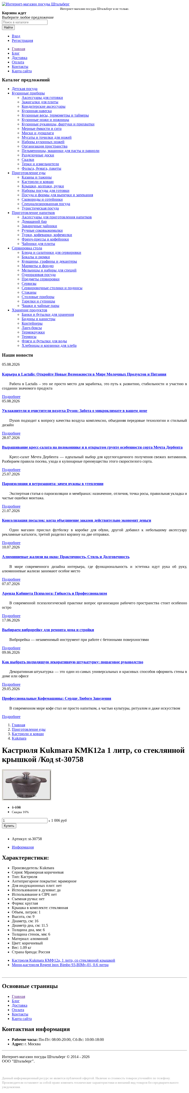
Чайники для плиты (38, 244)
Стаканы (29, 292)
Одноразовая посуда (39, 275)
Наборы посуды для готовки (45, 190)
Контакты (20, 66)
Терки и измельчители (40, 164)
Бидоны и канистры (38, 319)
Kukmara (19, 738)
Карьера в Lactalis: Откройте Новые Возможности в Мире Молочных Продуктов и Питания (84, 374)
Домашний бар (34, 221)
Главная (18, 49)
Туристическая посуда (40, 208)
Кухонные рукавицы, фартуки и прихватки (58, 124)
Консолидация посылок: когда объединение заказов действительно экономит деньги (76, 520)
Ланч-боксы (32, 328)
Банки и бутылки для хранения (48, 314)
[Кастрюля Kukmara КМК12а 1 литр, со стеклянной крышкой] (26, 799)
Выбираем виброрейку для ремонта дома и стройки (48, 630)
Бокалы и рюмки (36, 257)
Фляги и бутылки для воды (44, 341)
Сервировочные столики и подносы (52, 288)
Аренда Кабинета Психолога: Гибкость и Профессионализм (54, 593)
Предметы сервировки (41, 279)
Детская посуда (24, 89)
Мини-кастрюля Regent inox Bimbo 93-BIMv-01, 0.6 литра (60, 965)
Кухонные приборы (28, 93)
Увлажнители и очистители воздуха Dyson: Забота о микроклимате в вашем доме (74, 411)
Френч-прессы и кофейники (45, 239)
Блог (16, 53)
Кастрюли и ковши (38, 182)
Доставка (19, 58)
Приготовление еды (29, 173)
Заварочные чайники (39, 226)
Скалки (28, 159)
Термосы (29, 336)
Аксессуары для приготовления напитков (57, 217)
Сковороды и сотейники (42, 199)
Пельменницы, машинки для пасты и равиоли (60, 151)
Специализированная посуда (46, 204)
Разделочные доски (38, 155)
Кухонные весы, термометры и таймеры (55, 115)
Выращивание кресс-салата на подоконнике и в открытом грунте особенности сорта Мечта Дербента (92, 447)
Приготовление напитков (33, 213)
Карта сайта (22, 71)
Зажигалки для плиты (40, 102)
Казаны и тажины (37, 177)
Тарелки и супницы (38, 301)
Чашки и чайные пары (40, 306)
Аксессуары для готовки (42, 97)
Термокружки (33, 332)
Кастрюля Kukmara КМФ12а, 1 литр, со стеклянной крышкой (63, 960)
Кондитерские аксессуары (43, 106)
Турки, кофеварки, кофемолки (47, 235)
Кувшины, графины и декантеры (49, 261)
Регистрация (22, 40)
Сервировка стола (27, 248)
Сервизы (29, 283)
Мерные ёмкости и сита (42, 128)
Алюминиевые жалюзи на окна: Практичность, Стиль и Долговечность (65, 557)
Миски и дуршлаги (38, 133)
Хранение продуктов (29, 310)
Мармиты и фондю (38, 266)
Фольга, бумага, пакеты (41, 168)
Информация (23, 847)
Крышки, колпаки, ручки (43, 186)
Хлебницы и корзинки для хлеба (49, 345)
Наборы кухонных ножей (43, 142)
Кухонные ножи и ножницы (45, 120)
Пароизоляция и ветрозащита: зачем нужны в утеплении (52, 484)
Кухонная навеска (37, 111)
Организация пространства (44, 146)
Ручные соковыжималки (42, 230)
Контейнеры (32, 323)
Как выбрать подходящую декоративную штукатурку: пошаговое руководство (72, 662)
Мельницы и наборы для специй (49, 270)
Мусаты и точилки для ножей (47, 137)
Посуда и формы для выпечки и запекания (57, 195)
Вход (16, 36)
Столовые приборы (38, 297)
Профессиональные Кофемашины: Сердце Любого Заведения (56, 698)
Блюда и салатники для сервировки (51, 252)
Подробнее (11, 397)
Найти (8, 27)
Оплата (18, 62)
